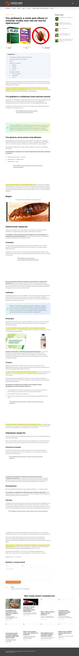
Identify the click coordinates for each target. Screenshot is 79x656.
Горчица (14, 77)
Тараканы (8, 8)
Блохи (14, 8)
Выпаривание (15, 75)
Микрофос (14, 68)
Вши (19, 8)
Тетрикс (14, 69)
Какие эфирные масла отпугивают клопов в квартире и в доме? (47, 634)
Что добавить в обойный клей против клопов (20, 57)
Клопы (28, 8)
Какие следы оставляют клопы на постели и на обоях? (65, 633)
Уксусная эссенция (16, 73)
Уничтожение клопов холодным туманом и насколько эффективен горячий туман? (12, 635)
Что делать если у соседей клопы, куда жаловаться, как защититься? (64, 612)
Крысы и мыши (36, 8)
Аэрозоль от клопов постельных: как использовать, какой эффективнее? (29, 609)
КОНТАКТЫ (32, 651)
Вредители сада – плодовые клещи (66, 17)
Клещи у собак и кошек (64, 28)
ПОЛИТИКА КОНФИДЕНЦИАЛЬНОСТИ (14, 651)
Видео (11, 61)
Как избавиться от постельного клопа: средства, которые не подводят (12, 612)
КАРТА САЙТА (27, 651)
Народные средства (14, 72)
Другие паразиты (45, 8)
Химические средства (14, 63)
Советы (51, 8)
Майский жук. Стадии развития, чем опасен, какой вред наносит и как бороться (66, 40)
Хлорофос (14, 64)
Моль (23, 8)
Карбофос (14, 66)
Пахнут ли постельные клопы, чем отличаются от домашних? (30, 633)
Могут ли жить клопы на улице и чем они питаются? (48, 613)
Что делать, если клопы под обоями (18, 59)
